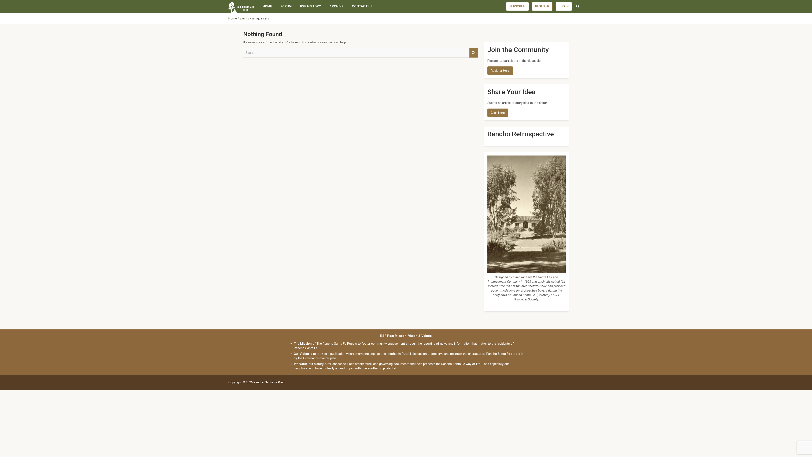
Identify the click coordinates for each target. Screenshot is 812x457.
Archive (336, 6)
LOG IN (564, 6)
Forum (286, 6)
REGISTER (542, 6)
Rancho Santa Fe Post (269, 382)
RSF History (310, 6)
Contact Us (362, 6)
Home (267, 6)
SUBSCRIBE (517, 6)
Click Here (498, 113)
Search (473, 53)
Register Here (500, 71)
